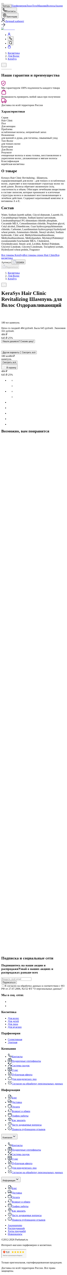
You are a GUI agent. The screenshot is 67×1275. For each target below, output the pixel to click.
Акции (59, 5)
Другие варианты (11, 352)
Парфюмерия (19, 5)
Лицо (29, 5)
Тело (34, 5)
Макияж (42, 5)
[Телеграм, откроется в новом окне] (10, 1005)
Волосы (51, 5)
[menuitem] (9, 34)
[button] (33, 25)
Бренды (6, 6)
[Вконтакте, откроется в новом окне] (10, 1001)
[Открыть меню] (2, 3)
